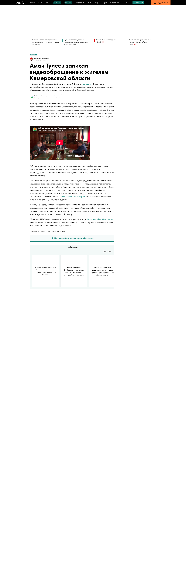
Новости (32, 2)
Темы (48, 2)
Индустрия (79, 2)
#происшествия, (44, 231)
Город (105, 2)
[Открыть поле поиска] (127, 2)
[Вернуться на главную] (20, 2)
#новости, (34, 231)
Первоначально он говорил (72, 196)
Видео (97, 2)
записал (87, 84)
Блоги (40, 2)
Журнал (57, 2)
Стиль (89, 2)
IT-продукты (114, 2)
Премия (68, 2)
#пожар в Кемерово (58, 231)
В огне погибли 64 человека (100, 219)
